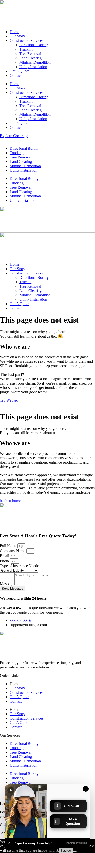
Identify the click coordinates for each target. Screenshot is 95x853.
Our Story (17, 36)
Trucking (26, 49)
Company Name (13, 551)
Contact (16, 75)
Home (14, 32)
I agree (66, 850)
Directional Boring (33, 45)
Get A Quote (19, 71)
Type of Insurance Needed (20, 566)
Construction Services (26, 40)
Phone (5, 561)
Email (5, 556)
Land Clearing (30, 58)
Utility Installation (33, 67)
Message (7, 584)
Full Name (8, 546)
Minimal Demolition (35, 62)
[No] (75, 851)
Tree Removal (30, 54)
